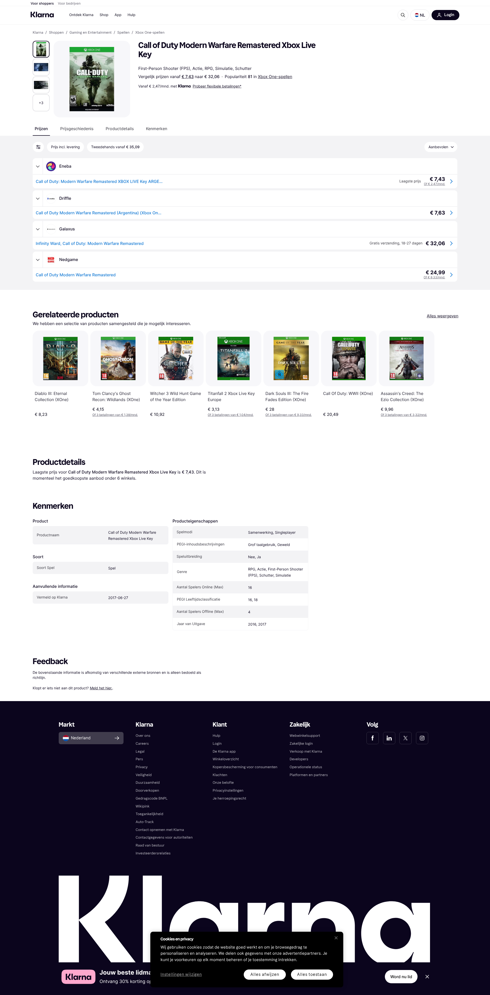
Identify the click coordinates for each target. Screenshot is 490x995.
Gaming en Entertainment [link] (90, 33)
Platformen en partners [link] (309, 775)
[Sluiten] (336, 937)
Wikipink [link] (143, 806)
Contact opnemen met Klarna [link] (160, 830)
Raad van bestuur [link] (150, 845)
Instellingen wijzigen (181, 974)
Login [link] (217, 743)
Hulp (132, 15)
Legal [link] (140, 751)
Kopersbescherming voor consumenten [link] (245, 767)
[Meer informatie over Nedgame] (38, 260)
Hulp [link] (216, 735)
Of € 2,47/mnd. (434, 184)
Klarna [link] (38, 33)
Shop (104, 15)
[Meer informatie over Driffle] (38, 198)
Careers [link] (142, 743)
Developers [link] (299, 759)
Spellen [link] (123, 33)
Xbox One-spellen (275, 76)
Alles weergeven (442, 315)
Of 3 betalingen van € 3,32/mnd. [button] (404, 415)
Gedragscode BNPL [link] (152, 798)
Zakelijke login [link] (301, 743)
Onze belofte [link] (223, 782)
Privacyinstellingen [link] (228, 790)
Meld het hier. (101, 688)
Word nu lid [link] (401, 976)
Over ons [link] (143, 735)
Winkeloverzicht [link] (226, 759)
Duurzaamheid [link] (148, 782)
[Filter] (38, 147)
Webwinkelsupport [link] (305, 735)
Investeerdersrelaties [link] (153, 853)
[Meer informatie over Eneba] (38, 166)
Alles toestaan (312, 974)
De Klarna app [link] (224, 751)
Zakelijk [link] (300, 725)
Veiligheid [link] (144, 775)
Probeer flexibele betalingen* (217, 86)
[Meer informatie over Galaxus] (38, 229)
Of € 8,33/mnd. (434, 277)
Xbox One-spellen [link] (150, 33)
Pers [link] (139, 759)
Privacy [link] (142, 767)
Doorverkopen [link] (147, 790)
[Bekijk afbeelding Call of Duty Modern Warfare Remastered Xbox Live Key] (41, 49)
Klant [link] (220, 725)
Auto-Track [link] (145, 822)
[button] (420, 15)
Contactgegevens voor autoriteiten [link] (164, 837)
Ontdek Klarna (81, 15)
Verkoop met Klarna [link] (306, 751)
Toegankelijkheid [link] (149, 814)
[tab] (41, 128)
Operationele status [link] (306, 767)
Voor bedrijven (69, 4)
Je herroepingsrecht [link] (229, 798)
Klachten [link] (220, 775)
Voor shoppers (42, 4)
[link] (372, 738)
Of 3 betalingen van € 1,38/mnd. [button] (115, 415)
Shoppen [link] (56, 33)
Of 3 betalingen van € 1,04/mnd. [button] (230, 415)
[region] (246, 959)
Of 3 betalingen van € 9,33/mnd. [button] (288, 415)
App (118, 15)
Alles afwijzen (264, 974)
